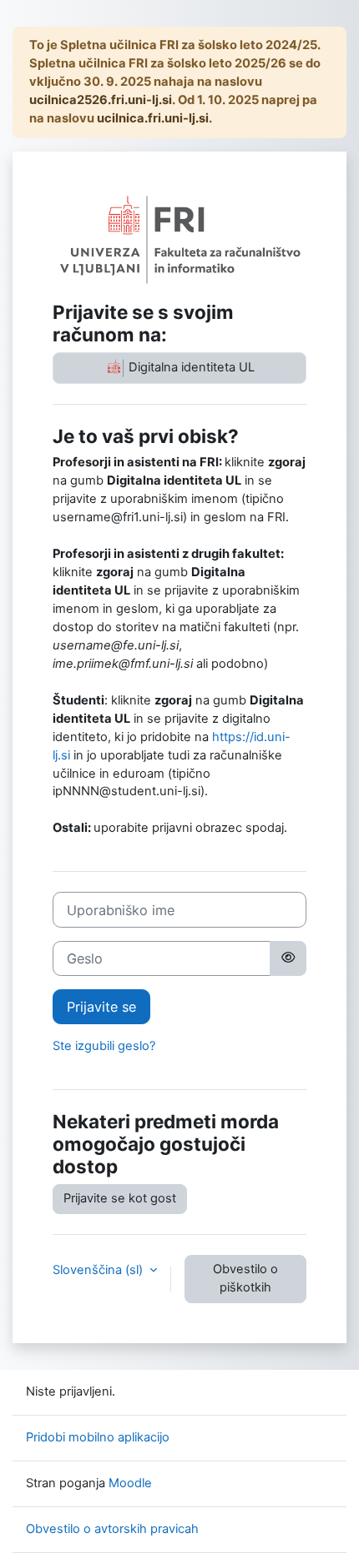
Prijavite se (101, 1006)
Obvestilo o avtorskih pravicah (112, 1528)
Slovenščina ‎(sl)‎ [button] (99, 1269)
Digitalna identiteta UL (190, 367)
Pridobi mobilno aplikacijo (97, 1437)
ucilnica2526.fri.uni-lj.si (100, 99)
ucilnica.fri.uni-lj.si (153, 118)
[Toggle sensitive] (288, 958)
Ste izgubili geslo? (104, 1045)
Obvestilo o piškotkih (245, 1278)
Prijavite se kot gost (119, 1198)
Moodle (130, 1483)
